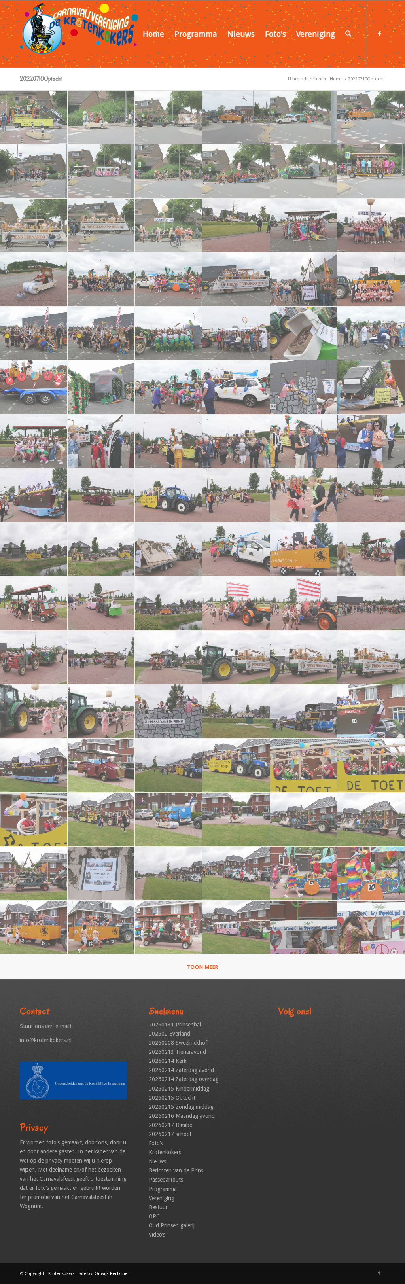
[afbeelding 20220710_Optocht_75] (168, 766)
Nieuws (157, 1161)
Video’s (157, 1234)
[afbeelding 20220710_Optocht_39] (168, 442)
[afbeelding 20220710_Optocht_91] (34, 928)
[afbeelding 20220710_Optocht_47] (304, 495)
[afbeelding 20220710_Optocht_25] (34, 334)
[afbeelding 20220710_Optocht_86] (101, 874)
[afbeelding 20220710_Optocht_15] (168, 226)
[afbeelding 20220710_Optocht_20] (101, 279)
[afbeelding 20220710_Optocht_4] (236, 118)
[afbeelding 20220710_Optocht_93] (168, 928)
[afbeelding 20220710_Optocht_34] (236, 387)
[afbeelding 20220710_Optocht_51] (168, 550)
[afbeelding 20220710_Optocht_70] (236, 711)
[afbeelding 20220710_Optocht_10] (236, 171)
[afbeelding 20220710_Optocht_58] (236, 603)
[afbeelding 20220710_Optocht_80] (101, 820)
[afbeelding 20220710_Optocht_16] (236, 226)
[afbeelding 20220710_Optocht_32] (101, 387)
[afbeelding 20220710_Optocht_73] (34, 766)
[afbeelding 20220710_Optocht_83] (304, 820)
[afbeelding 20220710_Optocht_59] (304, 603)
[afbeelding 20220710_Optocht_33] (168, 387)
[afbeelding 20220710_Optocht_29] (304, 334)
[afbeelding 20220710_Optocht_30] (371, 334)
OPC (154, 1216)
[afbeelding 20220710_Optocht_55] (34, 603)
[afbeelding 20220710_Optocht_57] (168, 603)
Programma (163, 1189)
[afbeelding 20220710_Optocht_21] (168, 279)
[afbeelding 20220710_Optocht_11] (304, 171)
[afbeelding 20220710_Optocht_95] (304, 928)
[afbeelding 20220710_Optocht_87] (168, 874)
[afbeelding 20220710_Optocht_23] (304, 279)
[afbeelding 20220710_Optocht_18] (371, 226)
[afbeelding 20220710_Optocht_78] (371, 766)
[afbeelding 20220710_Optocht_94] (236, 928)
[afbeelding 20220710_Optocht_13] (34, 226)
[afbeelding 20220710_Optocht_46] (236, 495)
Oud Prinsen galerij (172, 1225)
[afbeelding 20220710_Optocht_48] (371, 495)
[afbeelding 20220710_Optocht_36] (371, 387)
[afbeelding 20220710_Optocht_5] (304, 118)
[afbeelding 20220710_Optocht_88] (236, 874)
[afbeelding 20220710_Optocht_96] (371, 928)
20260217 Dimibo (171, 1125)
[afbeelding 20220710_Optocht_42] (371, 442)
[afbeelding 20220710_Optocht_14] (101, 226)
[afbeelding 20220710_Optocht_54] (371, 550)
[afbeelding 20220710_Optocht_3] (168, 118)
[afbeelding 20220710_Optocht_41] (304, 442)
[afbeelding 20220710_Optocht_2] (101, 118)
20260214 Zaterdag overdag (184, 1079)
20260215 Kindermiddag (179, 1088)
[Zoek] (348, 34)
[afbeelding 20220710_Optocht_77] (304, 766)
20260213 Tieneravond (177, 1052)
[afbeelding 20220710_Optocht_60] (371, 603)
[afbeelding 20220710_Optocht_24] (371, 279)
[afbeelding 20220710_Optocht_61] (34, 658)
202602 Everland (169, 1033)
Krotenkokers (165, 1152)
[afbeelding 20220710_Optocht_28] (236, 334)
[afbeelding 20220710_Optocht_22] (236, 279)
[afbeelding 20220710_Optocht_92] (101, 928)
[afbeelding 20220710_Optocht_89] (304, 874)
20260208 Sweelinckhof (178, 1043)
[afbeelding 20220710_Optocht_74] (101, 766)
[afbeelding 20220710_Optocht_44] (101, 495)
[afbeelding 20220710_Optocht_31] (34, 387)
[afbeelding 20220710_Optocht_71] (304, 711)
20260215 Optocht (172, 1098)
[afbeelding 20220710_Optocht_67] (34, 711)
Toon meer (202, 967)
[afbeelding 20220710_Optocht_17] (304, 226)
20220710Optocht (41, 79)
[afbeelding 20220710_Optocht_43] (34, 495)
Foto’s (156, 1143)
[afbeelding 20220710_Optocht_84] (371, 820)
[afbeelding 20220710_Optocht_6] (371, 118)
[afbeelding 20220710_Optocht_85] (34, 874)
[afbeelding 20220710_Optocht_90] (371, 874)
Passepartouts (166, 1179)
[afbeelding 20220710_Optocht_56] (101, 603)
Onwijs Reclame (111, 1273)
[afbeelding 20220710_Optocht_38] (101, 442)
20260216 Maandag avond (182, 1116)
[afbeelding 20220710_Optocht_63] (168, 658)
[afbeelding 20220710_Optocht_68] (101, 711)
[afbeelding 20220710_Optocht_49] (34, 550)
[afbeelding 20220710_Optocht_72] (371, 711)
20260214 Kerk (168, 1061)
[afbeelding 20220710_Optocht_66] (371, 658)
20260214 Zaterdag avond (181, 1070)
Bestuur (158, 1207)
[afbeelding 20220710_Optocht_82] (236, 820)
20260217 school (170, 1134)
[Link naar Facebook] (379, 34)
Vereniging (161, 1198)
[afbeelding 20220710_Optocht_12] (371, 171)
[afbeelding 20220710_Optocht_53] (304, 550)
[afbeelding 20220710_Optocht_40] (236, 442)
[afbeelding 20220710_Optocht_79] (34, 820)
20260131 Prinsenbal (175, 1024)
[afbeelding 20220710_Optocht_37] (34, 442)
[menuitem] (153, 34)
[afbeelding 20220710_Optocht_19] (34, 279)
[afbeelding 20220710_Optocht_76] (236, 766)
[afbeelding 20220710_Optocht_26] (101, 334)
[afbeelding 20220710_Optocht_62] (101, 658)
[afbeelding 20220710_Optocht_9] (168, 171)
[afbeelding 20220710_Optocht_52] (236, 550)
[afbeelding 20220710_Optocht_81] (168, 820)
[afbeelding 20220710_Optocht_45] (168, 495)
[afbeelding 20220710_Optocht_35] (304, 387)
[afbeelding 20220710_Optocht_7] (34, 171)
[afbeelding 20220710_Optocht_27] (168, 334)
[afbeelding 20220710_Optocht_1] (34, 118)
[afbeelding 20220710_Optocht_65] (304, 658)
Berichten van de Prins (176, 1170)
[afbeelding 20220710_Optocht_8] (101, 171)
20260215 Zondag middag (181, 1107)
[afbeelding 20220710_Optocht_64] (236, 658)
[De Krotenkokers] (79, 34)
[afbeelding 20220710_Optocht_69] (168, 711)
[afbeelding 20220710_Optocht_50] (101, 550)
